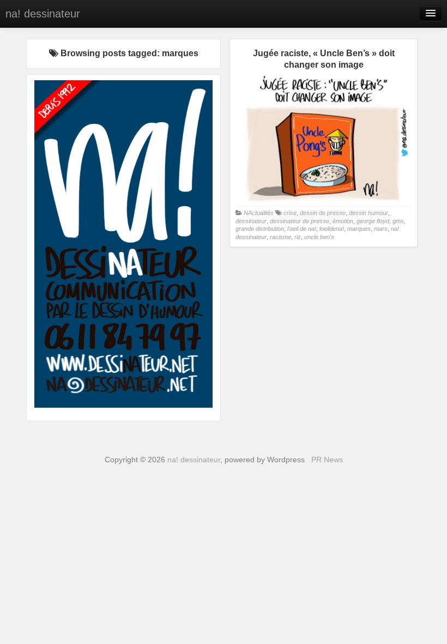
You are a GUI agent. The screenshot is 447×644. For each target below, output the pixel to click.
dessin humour (368, 213)
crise (290, 213)
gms (398, 221)
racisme (280, 237)
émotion (343, 221)
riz (297, 237)
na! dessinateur (42, 14)
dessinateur (251, 221)
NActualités (259, 213)
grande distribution (259, 228)
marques (359, 228)
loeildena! (331, 228)
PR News (327, 459)
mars (381, 228)
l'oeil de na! (301, 228)
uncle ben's (319, 237)
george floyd (373, 221)
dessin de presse (323, 213)
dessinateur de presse (299, 221)
